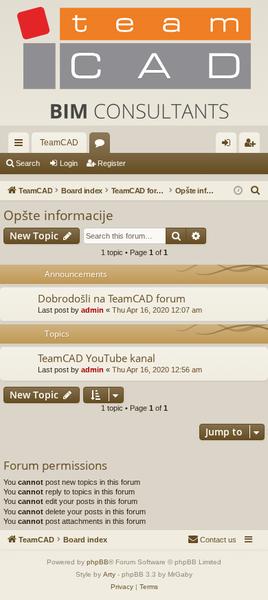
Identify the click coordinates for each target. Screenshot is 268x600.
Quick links (21, 145)
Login (69, 163)
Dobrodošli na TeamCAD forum (112, 298)
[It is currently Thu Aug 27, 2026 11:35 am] (238, 191)
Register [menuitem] (252, 145)
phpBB (98, 562)
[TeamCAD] (134, 62)
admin (92, 310)
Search (28, 163)
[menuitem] (255, 190)
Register (112, 163)
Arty (109, 574)
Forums (102, 145)
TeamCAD (59, 142)
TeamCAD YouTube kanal (96, 358)
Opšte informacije (58, 215)
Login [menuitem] (228, 145)
